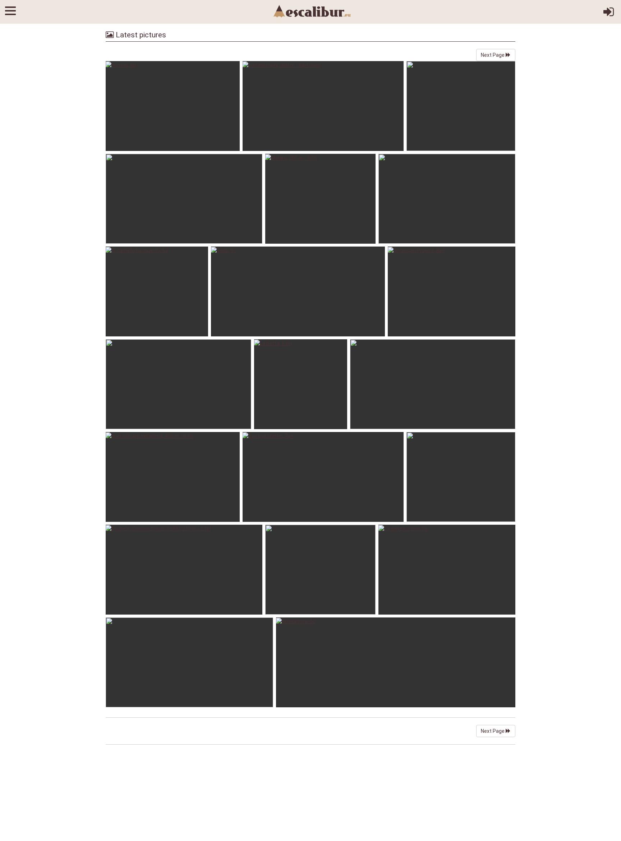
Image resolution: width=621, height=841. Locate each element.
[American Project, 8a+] (451, 291)
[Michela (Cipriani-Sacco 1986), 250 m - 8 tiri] (184, 570)
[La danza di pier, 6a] (446, 570)
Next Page (493, 55)
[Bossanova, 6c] (395, 662)
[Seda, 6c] (298, 291)
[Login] (608, 14)
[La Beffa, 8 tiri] (301, 384)
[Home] (312, 11)
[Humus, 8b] (173, 106)
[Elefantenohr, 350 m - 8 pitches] (323, 106)
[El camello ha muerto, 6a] (157, 291)
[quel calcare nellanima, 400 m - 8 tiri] (173, 477)
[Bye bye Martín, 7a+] (323, 477)
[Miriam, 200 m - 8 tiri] (320, 199)
